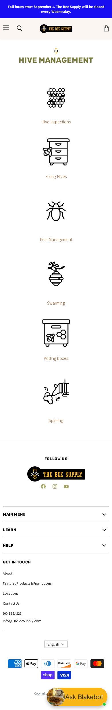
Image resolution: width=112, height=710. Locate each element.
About (7, 573)
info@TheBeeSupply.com (22, 621)
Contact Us (11, 603)
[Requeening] (56, 98)
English (53, 644)
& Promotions (40, 583)
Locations (10, 593)
